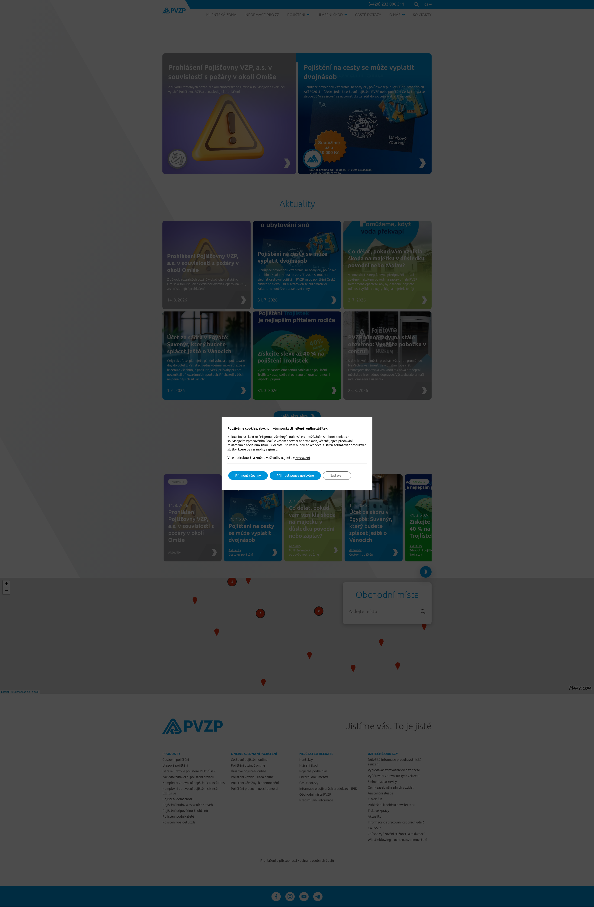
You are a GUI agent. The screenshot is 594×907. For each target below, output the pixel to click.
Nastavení (302, 458)
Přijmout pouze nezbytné (295, 475)
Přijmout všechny (248, 475)
